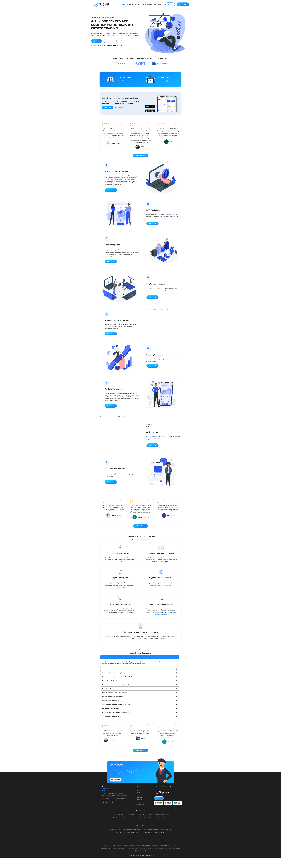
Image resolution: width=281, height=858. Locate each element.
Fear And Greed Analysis (145, 818)
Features (129, 4)
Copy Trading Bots (130, 814)
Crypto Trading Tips (166, 829)
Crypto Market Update (115, 829)
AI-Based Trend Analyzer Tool (118, 818)
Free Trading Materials (146, 832)
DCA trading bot (167, 214)
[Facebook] (103, 802)
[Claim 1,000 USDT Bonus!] (159, 63)
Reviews (149, 4)
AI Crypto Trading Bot (117, 814)
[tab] (139, 661)
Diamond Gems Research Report (132, 829)
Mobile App (140, 797)
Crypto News (132, 818)
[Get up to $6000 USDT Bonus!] (140, 63)
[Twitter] (106, 802)
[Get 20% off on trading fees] (121, 63)
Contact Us (160, 4)
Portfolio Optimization (160, 832)
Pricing (144, 4)
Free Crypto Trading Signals (145, 814)
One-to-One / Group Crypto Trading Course (126, 832)
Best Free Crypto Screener (162, 814)
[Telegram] (112, 802)
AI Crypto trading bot (124, 586)
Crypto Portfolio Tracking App (162, 818)
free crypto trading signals (166, 613)
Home (123, 4)
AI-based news (150, 436)
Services (136, 4)
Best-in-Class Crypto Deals (151, 829)
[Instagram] (109, 802)
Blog (154, 4)
